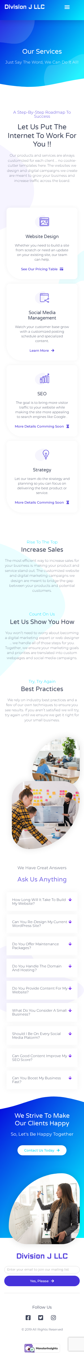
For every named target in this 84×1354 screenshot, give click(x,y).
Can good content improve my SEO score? (39, 1058)
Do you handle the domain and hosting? (37, 968)
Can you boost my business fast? (36, 1080)
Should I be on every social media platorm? (36, 1036)
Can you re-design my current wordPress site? (39, 924)
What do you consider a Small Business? (39, 1012)
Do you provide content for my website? (39, 990)
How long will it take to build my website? (39, 902)
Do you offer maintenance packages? (35, 946)
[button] (67, 7)
